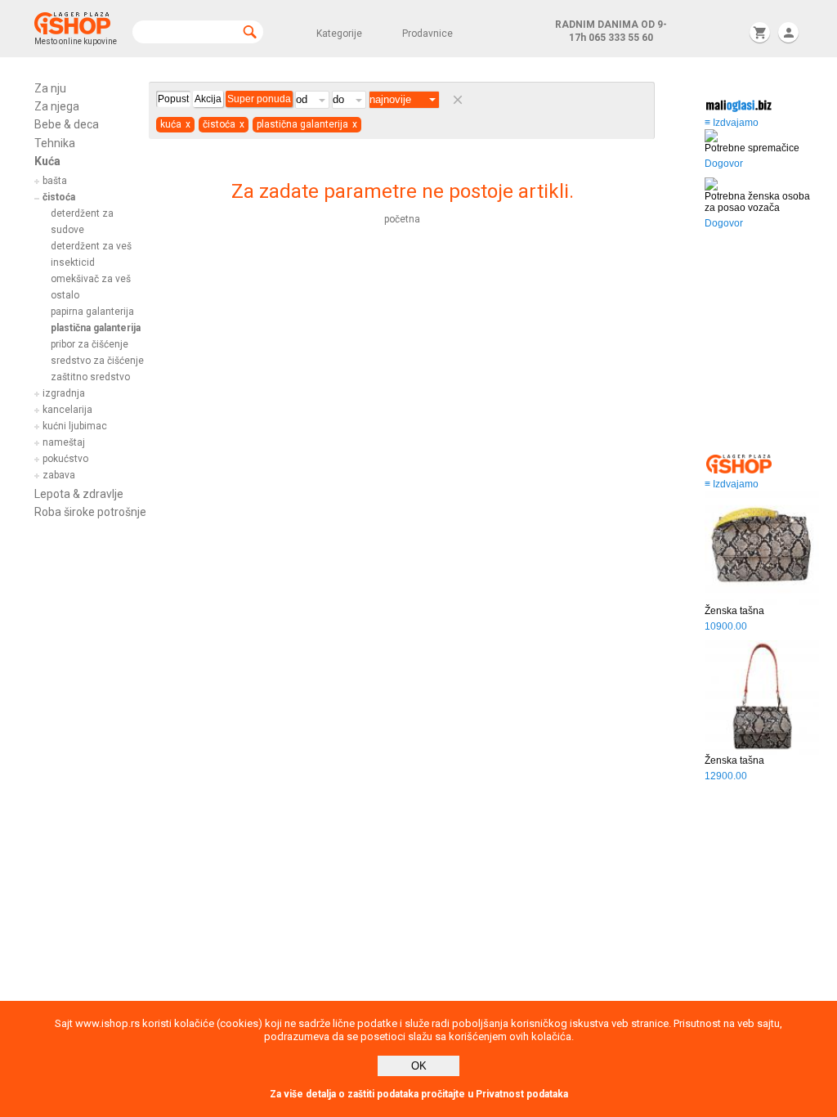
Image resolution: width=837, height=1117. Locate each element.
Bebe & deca (66, 124)
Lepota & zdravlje (78, 493)
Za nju (50, 88)
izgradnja (64, 393)
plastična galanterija (96, 328)
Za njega (56, 106)
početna (402, 219)
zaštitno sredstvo (90, 377)
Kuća (47, 161)
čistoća (59, 197)
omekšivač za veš (91, 279)
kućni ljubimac (75, 426)
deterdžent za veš (91, 246)
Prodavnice (427, 33)
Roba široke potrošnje (90, 511)
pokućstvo (65, 458)
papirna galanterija (92, 311)
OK (419, 1066)
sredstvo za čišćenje (97, 360)
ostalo (65, 295)
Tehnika (54, 143)
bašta (55, 180)
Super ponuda (259, 99)
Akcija (208, 99)
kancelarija (67, 409)
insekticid (73, 262)
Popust (173, 99)
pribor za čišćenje (89, 344)
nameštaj (64, 442)
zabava (59, 475)
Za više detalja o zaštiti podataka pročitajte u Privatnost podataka (419, 1094)
